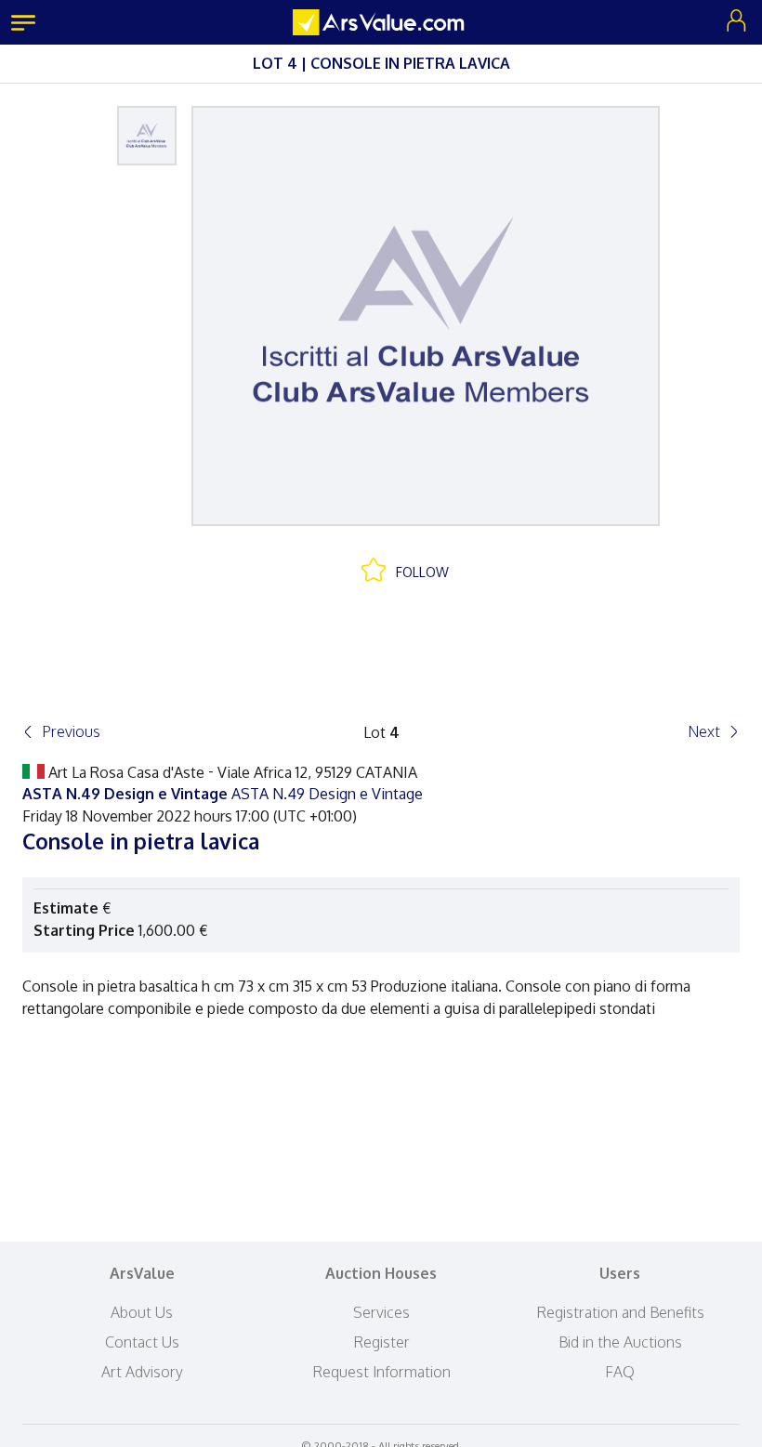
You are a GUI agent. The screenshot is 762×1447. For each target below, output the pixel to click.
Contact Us (142, 1342)
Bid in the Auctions (620, 1342)
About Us (142, 1312)
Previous (71, 731)
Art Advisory (142, 1371)
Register (381, 1342)
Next (704, 731)
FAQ (620, 1371)
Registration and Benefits (620, 1312)
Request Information (381, 1371)
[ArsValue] (381, 22)
